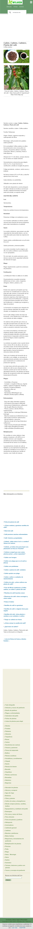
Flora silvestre (9, 817)
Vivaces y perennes (11, 747)
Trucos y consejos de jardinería (15, 870)
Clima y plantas (10, 798)
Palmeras (8, 731)
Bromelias (8, 777)
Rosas (7, 739)
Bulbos (7, 753)
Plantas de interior (11, 766)
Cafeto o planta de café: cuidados (15, 570)
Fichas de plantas (10, 718)
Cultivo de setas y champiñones (15, 801)
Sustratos (8, 862)
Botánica (8, 795)
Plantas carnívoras (11, 774)
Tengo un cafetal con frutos (13, 619)
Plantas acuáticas (10, 755)
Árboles (7, 726)
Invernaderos (9, 825)
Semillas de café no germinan (13, 605)
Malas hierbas (9, 836)
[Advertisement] (16, 27)
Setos (7, 857)
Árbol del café (8, 531)
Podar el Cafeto (9, 602)
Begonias (8, 783)
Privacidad (24, 919)
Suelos (7, 860)
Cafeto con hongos (10, 557)
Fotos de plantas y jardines (13, 819)
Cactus (7, 742)
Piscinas (8, 846)
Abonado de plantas (11, 787)
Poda (6, 849)
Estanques (8, 811)
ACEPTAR (22, 927)
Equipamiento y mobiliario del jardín (16, 808)
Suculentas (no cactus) (12, 745)
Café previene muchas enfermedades (16, 534)
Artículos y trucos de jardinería (15, 707)
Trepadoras (8, 736)
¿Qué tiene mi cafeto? (11, 626)
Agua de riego (9, 793)
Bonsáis (7, 769)
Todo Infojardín (10, 705)
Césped (7, 761)
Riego (7, 851)
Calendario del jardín (11, 716)
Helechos (8, 780)
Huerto (7, 764)
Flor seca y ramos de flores (13, 814)
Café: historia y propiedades (13, 538)
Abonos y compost (11, 790)
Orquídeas (8, 772)
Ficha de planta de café (11, 522)
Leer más (14, 927)
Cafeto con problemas (11, 566)
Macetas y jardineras (11, 833)
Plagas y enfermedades (12, 713)
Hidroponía (8, 822)
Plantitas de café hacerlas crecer (14, 593)
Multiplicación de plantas (13, 843)
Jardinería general (10, 828)
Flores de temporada (11, 750)
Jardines (8, 830)
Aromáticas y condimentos (13, 758)
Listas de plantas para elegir (14, 721)
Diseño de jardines (11, 710)
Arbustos (8, 734)
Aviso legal (16, 919)
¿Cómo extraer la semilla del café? (15, 623)
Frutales (7, 728)
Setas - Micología (10, 854)
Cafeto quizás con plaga (12, 573)
